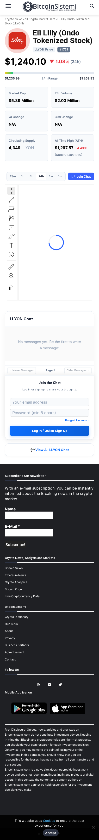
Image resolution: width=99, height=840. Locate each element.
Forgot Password (77, 420)
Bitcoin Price (13, 589)
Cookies (49, 821)
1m (60, 176)
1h (22, 176)
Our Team (11, 624)
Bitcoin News (14, 568)
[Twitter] (60, 685)
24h (41, 176)
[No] (93, 827)
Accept (50, 833)
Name (10, 509)
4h (31, 176)
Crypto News (14, 19)
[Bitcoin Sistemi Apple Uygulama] (69, 713)
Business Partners (17, 645)
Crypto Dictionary (17, 617)
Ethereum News (15, 575)
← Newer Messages (22, 370)
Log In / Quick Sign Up (49, 431)
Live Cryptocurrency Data (22, 596)
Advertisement (14, 652)
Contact (10, 659)
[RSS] (39, 685)
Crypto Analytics (16, 582)
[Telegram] (49, 685)
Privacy (10, 638)
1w (51, 176)
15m (13, 176)
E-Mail (12, 526)
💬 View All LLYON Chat (50, 450)
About (9, 631)
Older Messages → (78, 370)
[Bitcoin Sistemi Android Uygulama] (30, 713)
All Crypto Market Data (40, 19)
